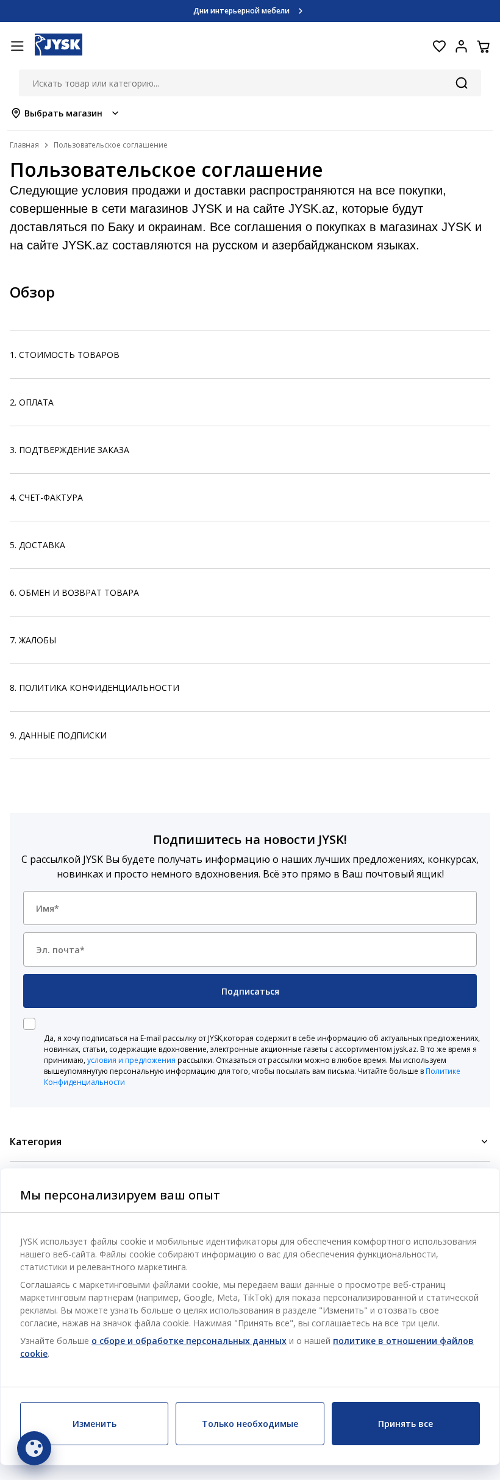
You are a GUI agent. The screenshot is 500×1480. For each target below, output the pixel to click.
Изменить (94, 1423)
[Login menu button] (461, 46)
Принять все (405, 1423)
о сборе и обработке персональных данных (189, 1340)
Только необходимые (250, 1423)
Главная (24, 145)
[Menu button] (17, 46)
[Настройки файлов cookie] (34, 1448)
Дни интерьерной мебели (241, 10)
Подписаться (250, 991)
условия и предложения (131, 1060)
